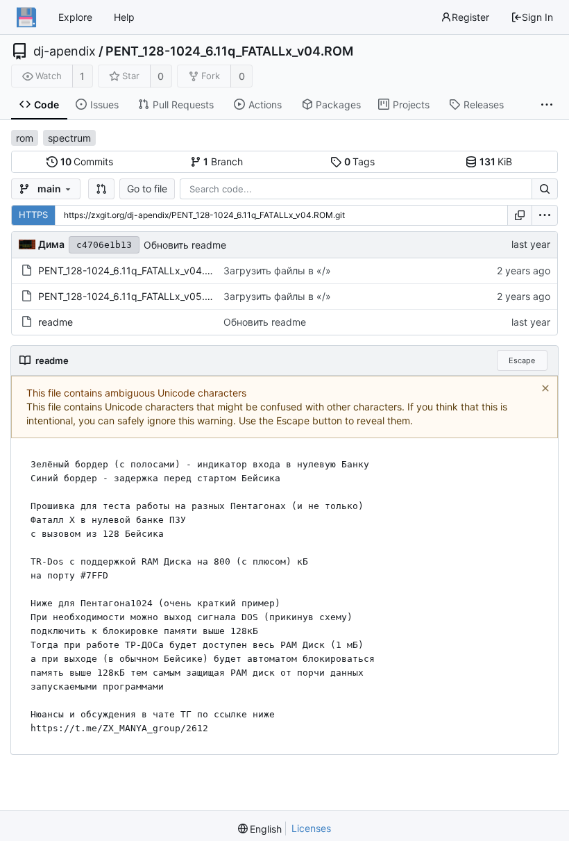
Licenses (311, 828)
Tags (359, 161)
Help (124, 17)
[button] (101, 188)
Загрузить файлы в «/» (277, 270)
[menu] (545, 215)
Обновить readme (185, 245)
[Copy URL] (519, 215)
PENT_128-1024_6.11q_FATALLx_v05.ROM (132, 296)
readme (55, 322)
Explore (75, 17)
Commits (87, 161)
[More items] (547, 104)
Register (470, 17)
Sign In (537, 17)
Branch (223, 161)
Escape (522, 360)
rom (24, 138)
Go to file (147, 188)
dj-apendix (64, 51)
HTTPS (33, 214)
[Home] (26, 17)
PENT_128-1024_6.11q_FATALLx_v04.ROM (229, 51)
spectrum (69, 138)
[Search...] (545, 188)
